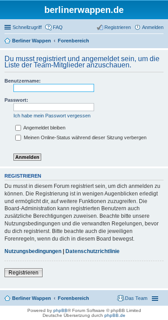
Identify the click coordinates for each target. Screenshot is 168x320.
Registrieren (24, 273)
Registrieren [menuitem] (117, 27)
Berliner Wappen (31, 298)
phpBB (60, 310)
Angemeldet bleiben (43, 127)
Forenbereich (73, 298)
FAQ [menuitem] (58, 27)
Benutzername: (22, 80)
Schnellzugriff (27, 27)
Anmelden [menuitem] (153, 27)
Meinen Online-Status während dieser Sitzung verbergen (84, 137)
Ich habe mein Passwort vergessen (51, 115)
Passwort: (16, 100)
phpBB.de (114, 315)
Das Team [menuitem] (136, 298)
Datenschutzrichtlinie (92, 251)
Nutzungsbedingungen (32, 251)
